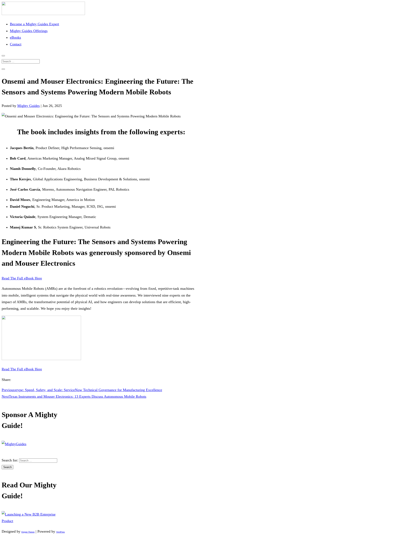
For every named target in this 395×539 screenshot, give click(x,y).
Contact (15, 44)
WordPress (60, 532)
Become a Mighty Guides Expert (34, 24)
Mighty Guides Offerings (29, 31)
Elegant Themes (28, 532)
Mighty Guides (28, 106)
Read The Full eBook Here (22, 278)
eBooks (15, 37)
